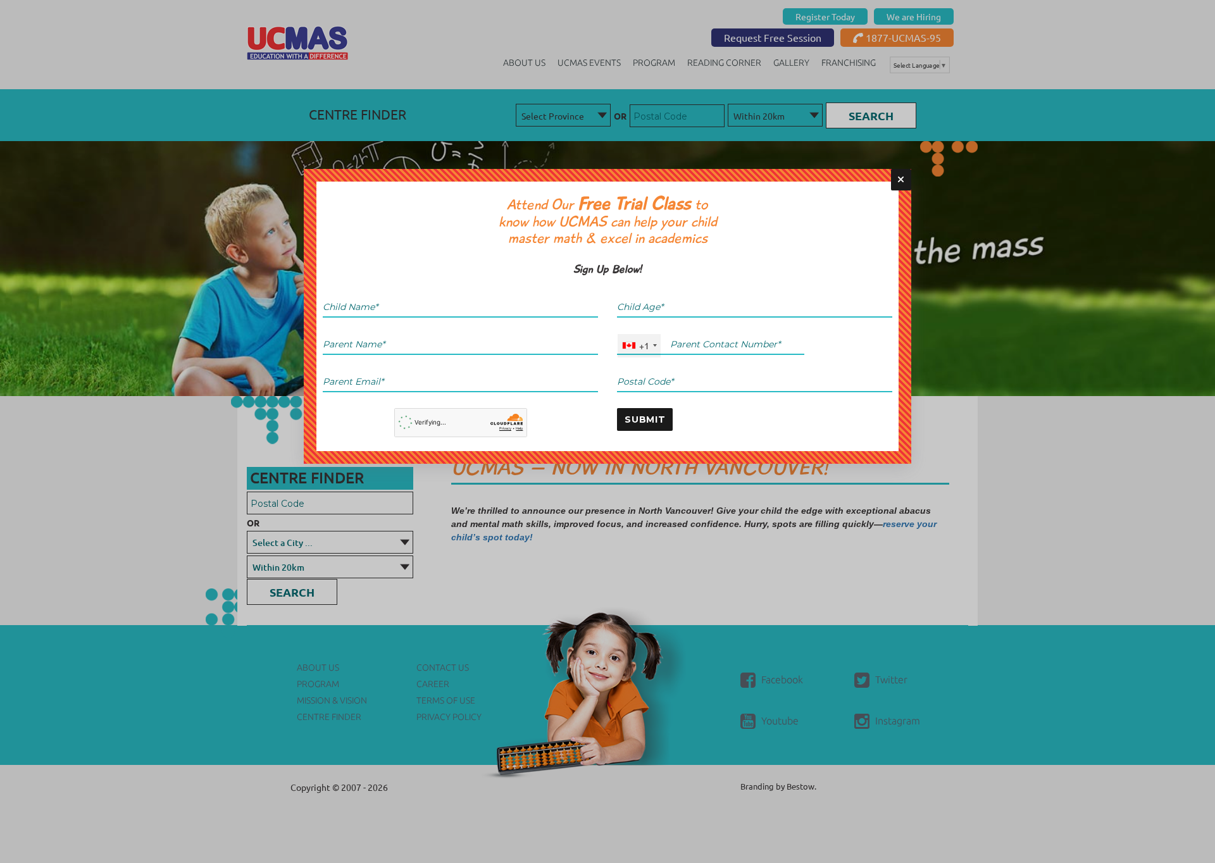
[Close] (901, 179)
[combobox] (639, 345)
